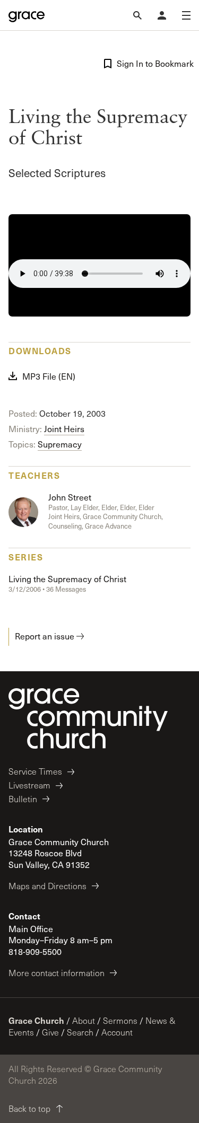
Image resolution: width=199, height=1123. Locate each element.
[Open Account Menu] (161, 15)
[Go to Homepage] (26, 15)
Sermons (120, 1020)
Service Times (35, 771)
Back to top (29, 1108)
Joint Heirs (64, 429)
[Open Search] (137, 15)
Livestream (29, 785)
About (83, 1020)
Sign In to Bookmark (154, 63)
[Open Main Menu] (186, 15)
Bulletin (22, 798)
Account (117, 1032)
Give (50, 1032)
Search (80, 1032)
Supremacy (60, 444)
